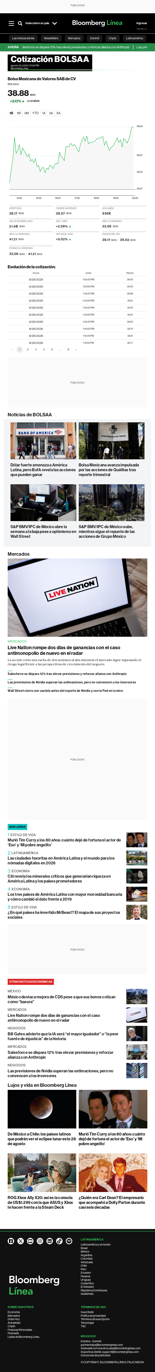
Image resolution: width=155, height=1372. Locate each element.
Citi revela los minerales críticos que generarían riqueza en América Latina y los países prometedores (59, 878)
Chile (84, 1265)
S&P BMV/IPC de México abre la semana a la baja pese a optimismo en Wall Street (43, 531)
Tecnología (87, 1322)
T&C (83, 1326)
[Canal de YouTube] (30, 1241)
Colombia (86, 1258)
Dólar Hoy (14, 1319)
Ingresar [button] (141, 23)
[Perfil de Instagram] (40, 1241)
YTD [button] (35, 113)
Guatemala (87, 1293)
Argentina (86, 1255)
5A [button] (58, 113)
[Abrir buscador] (20, 23)
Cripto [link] (112, 38)
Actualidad (14, 1322)
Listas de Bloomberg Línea (23, 1336)
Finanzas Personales (20, 1329)
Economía (14, 1312)
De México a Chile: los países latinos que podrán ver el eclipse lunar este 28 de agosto (42, 1139)
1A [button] (43, 113)
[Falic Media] (141, 29)
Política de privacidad (93, 1315)
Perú (83, 1269)
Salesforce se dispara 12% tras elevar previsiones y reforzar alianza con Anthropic (59, 47)
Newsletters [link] (51, 38)
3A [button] (51, 113)
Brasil (84, 1248)
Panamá (85, 1276)
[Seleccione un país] (54, 23)
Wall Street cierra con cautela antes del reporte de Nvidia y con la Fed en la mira (65, 691)
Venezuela (87, 1262)
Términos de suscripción (95, 1319)
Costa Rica (87, 1283)
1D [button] (11, 113)
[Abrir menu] (11, 23)
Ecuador (86, 1272)
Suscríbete (87, 1312)
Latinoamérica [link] (134, 38)
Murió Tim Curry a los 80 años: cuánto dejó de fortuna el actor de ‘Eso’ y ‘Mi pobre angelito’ (112, 1139)
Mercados (19, 554)
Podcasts (13, 1333)
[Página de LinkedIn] (49, 1241)
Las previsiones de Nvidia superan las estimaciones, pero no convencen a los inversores (72, 682)
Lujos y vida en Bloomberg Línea (42, 1085)
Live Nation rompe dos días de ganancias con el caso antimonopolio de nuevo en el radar (64, 650)
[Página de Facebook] (11, 1241)
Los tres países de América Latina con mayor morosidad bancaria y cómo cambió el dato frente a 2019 (65, 897)
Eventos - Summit (91, 1341)
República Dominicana (94, 1290)
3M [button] (26, 113)
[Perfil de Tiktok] (59, 1241)
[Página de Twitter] (20, 1241)
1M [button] (19, 113)
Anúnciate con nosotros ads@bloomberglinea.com (110, 1348)
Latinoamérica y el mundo (96, 1244)
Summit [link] (94, 38)
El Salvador (87, 1286)
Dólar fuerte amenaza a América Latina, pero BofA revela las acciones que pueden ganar (43, 470)
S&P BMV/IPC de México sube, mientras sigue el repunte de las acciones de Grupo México (107, 531)
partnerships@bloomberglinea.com (102, 1344)
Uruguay (86, 1279)
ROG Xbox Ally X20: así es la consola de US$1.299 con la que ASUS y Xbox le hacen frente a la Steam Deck (40, 1202)
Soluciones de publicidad (95, 1355)
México (85, 1251)
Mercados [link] (74, 38)
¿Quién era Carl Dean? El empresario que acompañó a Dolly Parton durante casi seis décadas (112, 1202)
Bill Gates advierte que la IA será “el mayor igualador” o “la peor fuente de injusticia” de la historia (63, 1036)
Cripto (11, 1326)
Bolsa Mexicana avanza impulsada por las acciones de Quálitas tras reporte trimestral (109, 470)
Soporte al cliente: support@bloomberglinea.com (110, 1351)
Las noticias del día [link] (23, 38)
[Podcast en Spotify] (69, 1241)
